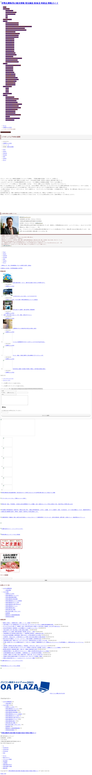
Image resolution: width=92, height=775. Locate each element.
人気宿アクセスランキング (12, 23)
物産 (7, 16)
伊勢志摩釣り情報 (7, 93)
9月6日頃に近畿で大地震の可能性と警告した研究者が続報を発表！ (29, 368)
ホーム (4, 7)
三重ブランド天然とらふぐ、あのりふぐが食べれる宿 (19, 26)
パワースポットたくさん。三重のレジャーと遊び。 (14, 498)
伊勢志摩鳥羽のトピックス (12, 99)
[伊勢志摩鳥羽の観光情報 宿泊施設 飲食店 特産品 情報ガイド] (29, 3)
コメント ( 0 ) (6, 380)
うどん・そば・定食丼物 (12, 77)
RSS (4, 753)
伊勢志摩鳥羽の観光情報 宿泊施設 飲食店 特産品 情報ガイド (23, 770)
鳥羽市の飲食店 (9, 69)
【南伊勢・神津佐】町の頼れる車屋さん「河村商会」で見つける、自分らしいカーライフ (25, 645)
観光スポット (6, 9)
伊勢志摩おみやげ (7, 86)
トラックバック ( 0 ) (8, 378)
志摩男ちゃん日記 (10, 97)
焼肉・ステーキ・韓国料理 (12, 79)
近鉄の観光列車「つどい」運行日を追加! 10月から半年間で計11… (29, 282)
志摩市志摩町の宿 (10, 51)
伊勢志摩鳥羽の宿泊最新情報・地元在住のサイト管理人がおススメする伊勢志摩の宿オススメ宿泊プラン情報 (28, 492)
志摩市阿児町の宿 (10, 46)
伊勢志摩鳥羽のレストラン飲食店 (14, 104)
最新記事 (5, 95)
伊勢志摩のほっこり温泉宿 (12, 35)
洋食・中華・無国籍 (10, 84)
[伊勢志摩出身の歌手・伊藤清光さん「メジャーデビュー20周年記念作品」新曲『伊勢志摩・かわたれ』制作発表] (18, 435)
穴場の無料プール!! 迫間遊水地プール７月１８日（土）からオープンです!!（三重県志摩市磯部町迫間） (28, 624)
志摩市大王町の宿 (10, 49)
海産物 (7, 88)
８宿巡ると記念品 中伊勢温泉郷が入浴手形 (11, 268)
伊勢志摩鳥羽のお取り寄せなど (13, 107)
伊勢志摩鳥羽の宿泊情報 (12, 102)
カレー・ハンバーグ (10, 83)
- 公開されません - (8, 392)
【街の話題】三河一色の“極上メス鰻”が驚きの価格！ (16, 629)
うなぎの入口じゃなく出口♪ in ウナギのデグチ (25, 296)
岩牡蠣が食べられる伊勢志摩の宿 (14, 58)
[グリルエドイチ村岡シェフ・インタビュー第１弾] (7, 466)
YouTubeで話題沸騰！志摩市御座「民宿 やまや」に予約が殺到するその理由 (22, 635)
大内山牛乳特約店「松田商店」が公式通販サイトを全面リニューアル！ (20, 628)
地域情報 (8, 116)
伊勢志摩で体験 (9, 10)
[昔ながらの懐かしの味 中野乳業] (7, 476)
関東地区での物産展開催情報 (13, 118)
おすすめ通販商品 (7, 588)
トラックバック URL (6, 388)
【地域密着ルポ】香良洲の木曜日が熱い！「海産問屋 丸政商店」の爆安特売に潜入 (23, 633)
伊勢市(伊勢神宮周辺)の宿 (12, 37)
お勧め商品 (8, 590)
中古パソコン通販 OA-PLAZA (57, 693)
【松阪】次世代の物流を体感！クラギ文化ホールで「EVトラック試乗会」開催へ (23, 656)
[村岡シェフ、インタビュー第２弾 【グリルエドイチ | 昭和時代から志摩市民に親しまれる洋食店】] (7, 456)
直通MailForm (39, 223)
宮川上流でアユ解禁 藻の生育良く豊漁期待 (24, 309)
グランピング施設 (7, 19)
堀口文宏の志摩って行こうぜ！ (13, 114)
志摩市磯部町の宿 (10, 44)
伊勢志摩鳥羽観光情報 (11, 100)
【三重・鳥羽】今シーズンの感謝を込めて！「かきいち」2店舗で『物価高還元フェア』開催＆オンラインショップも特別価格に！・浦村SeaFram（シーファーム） (43, 642)
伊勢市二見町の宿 (10, 39)
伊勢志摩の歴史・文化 (11, 12)
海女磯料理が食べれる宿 (12, 60)
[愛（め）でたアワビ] (7, 484)
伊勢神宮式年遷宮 (10, 120)
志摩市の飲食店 (9, 70)
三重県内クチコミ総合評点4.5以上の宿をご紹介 (24, 328)
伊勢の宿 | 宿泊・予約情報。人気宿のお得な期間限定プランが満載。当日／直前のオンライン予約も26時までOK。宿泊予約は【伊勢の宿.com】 (37, 504)
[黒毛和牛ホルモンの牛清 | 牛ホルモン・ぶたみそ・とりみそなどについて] (7, 446)
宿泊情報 (5, 21)
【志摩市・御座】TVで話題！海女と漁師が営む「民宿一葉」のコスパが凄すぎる (23, 654)
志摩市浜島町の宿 (10, 47)
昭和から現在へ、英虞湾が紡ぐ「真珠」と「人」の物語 (16, 622)
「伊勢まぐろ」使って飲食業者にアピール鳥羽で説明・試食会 (16, 265)
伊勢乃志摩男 (10, 146)
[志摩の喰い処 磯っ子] (7, 489)
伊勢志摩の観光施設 (10, 14)
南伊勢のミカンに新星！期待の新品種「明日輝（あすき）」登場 (19, 631)
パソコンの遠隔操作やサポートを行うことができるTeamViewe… (29, 341)
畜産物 (7, 91)
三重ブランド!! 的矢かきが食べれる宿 (15, 28)
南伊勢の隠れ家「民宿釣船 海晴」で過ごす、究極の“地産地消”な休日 (20, 649)
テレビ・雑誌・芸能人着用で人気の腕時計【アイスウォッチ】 (28, 355)
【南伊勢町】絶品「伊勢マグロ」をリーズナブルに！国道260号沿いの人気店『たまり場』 (25, 640)
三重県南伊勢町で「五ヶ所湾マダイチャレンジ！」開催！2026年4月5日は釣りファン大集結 (26, 651)
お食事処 (5, 63)
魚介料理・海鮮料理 (10, 74)
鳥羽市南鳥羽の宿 (10, 42)
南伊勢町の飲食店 (10, 72)
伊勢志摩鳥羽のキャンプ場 (12, 106)
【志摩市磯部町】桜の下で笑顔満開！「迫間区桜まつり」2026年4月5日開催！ (22, 652)
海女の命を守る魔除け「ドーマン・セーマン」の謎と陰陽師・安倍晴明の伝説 (22, 638)
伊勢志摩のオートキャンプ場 (13, 33)
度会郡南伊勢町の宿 (10, 53)
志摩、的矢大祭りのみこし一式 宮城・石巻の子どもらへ (17, 315)
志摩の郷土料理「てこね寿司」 (13, 65)
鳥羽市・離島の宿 (10, 40)
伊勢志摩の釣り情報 (10, 113)
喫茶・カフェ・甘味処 (11, 81)
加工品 (7, 90)
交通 (7, 17)
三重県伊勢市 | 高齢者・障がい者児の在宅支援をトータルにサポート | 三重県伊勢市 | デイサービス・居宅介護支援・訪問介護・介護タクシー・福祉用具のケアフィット (43, 517)
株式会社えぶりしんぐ (25, 217)
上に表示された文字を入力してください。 (12, 410)
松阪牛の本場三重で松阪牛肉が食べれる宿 (16, 30)
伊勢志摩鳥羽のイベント (12, 109)
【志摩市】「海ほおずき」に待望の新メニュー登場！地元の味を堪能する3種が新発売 (24, 637)
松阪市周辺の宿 (9, 56)
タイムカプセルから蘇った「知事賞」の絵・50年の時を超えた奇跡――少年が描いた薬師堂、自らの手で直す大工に (31, 626)
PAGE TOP (3, 773)
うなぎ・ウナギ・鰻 (10, 76)
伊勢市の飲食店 (9, 67)
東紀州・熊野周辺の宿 (11, 54)
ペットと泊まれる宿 (10, 31)
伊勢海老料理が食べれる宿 (12, 24)
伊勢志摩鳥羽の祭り (10, 111)
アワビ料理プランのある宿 (12, 61)
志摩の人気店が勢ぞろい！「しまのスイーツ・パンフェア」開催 (19, 658)
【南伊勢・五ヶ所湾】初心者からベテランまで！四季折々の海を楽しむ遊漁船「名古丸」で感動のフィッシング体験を (32, 647)
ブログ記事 (18, 299)
